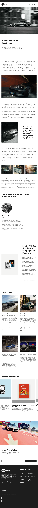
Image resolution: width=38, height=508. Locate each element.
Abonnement (30, 473)
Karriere (22, 482)
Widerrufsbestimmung (32, 476)
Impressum (22, 473)
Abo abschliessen (26, 285)
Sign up (30, 460)
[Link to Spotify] (11, 482)
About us (22, 472)
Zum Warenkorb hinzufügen (18, 401)
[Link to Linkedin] (5, 482)
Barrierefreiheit (23, 476)
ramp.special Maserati (11, 196)
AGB (28, 472)
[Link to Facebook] (2, 482)
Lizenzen (22, 479)
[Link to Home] (4, 4)
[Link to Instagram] (8, 482)
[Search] (32, 4)
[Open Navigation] (36, 4)
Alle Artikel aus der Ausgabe (29, 280)
